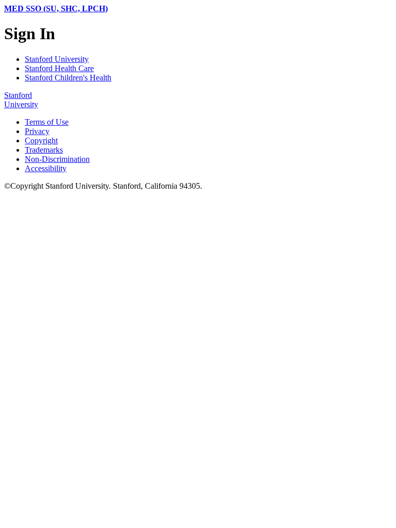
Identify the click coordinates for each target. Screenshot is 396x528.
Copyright (41, 140)
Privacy (37, 131)
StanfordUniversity (21, 100)
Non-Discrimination (57, 159)
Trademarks (44, 149)
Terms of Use (47, 122)
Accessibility (46, 168)
